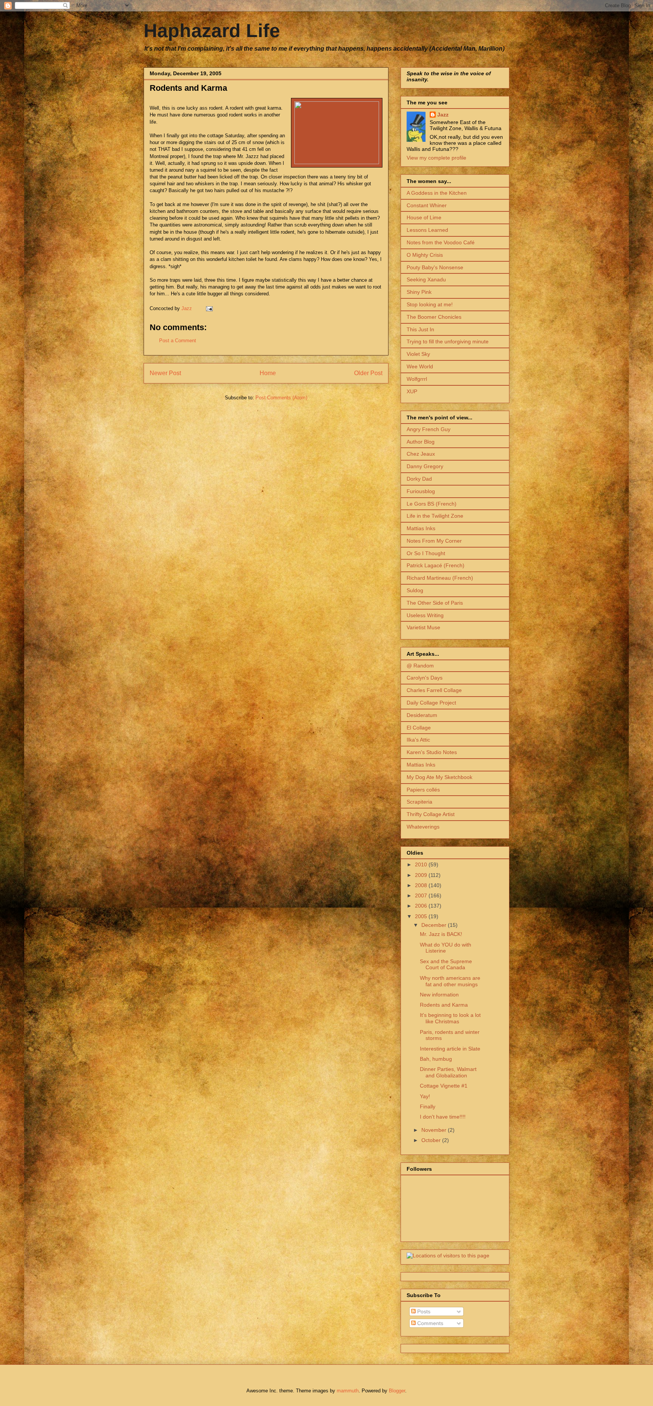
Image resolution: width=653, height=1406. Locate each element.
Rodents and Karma (444, 1005)
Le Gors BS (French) (431, 504)
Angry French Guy (428, 429)
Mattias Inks (421, 528)
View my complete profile (436, 158)
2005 (422, 916)
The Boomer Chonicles (434, 317)
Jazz (443, 115)
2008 (422, 885)
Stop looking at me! (430, 304)
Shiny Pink (419, 292)
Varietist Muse (423, 627)
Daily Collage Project (431, 703)
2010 (422, 864)
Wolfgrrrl (417, 379)
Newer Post (165, 373)
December (434, 925)
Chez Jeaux (421, 454)
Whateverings (423, 827)
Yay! (425, 1096)
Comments (429, 1323)
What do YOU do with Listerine (445, 948)
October (431, 1140)
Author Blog (421, 442)
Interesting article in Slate (450, 1049)
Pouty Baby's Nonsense (435, 267)
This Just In (420, 329)
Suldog (415, 590)
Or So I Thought (426, 553)
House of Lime (424, 217)
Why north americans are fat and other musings (450, 981)
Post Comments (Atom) (281, 397)
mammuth (348, 1391)
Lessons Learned (427, 230)
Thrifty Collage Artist (431, 814)
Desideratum (422, 715)
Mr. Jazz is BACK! (441, 934)
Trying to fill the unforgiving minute (448, 341)
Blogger (397, 1391)
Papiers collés (423, 790)
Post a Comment (177, 340)
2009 (422, 875)
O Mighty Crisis (425, 255)
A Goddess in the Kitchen (437, 193)
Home (268, 373)
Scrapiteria (419, 802)
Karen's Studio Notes (432, 752)
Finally (427, 1106)
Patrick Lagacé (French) (435, 565)
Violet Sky (418, 354)
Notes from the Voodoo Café (441, 242)
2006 (422, 906)
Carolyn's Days (425, 678)
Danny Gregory (425, 466)
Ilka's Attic (418, 740)
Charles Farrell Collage (434, 690)
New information (439, 995)
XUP (412, 391)
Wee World (420, 366)
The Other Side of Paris (435, 603)
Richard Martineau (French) (440, 578)
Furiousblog (421, 491)
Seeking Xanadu (426, 279)
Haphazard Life (212, 30)
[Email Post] (208, 308)
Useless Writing (425, 615)
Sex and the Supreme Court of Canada (446, 964)
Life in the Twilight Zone (435, 516)
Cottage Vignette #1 (443, 1086)
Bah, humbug (436, 1059)
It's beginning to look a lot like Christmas (450, 1018)
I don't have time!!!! (443, 1117)
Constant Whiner (427, 205)
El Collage (419, 728)
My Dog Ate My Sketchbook (439, 777)
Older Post (368, 373)
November (434, 1130)
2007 (422, 895)
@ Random (420, 666)
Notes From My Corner (434, 541)
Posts (423, 1311)
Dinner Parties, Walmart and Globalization (448, 1072)
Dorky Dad (419, 479)
